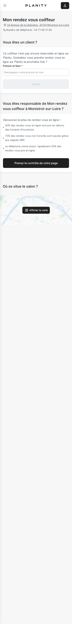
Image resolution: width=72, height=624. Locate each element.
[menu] (5, 5)
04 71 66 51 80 (43, 29)
